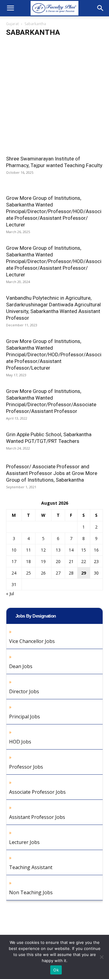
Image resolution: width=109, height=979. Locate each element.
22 (83, 561)
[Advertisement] (54, 98)
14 (71, 550)
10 (14, 550)
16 (96, 550)
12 (43, 550)
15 (83, 550)
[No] (101, 957)
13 (58, 550)
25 (28, 573)
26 (43, 573)
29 (83, 573)
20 (58, 561)
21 (71, 561)
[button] (10, 8)
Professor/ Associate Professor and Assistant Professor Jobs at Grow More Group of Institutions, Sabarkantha (51, 473)
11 (28, 550)
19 (43, 561)
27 (58, 573)
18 (28, 561)
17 (14, 561)
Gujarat (12, 23)
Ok (56, 969)
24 (14, 573)
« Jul (10, 593)
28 (71, 573)
